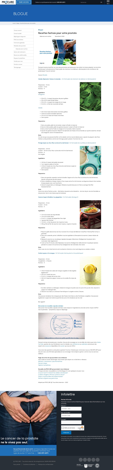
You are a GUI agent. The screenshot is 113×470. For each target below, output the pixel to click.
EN (101, 2)
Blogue (18, 23)
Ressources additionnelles (20, 55)
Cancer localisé (17, 33)
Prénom (63, 406)
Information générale (19, 42)
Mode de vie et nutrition (22, 49)
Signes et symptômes (44, 365)
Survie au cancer (18, 64)
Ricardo (45, 75)
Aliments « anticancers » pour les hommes (50, 361)
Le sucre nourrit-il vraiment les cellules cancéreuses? (53, 373)
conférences (75, 344)
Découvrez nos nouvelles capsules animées (50, 306)
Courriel (63, 419)
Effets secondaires (18, 39)
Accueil (14, 23)
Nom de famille (65, 412)
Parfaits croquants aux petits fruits (48, 378)
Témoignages (17, 67)
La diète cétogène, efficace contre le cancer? (51, 374)
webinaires (84, 344)
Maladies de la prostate (20, 46)
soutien (62, 346)
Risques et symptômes (19, 58)
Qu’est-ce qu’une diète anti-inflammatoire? (50, 376)
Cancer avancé (17, 30)
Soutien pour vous (18, 61)
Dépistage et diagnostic (20, 36)
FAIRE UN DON (24, 2)
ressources (48, 346)
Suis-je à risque (42, 363)
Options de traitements (19, 52)
